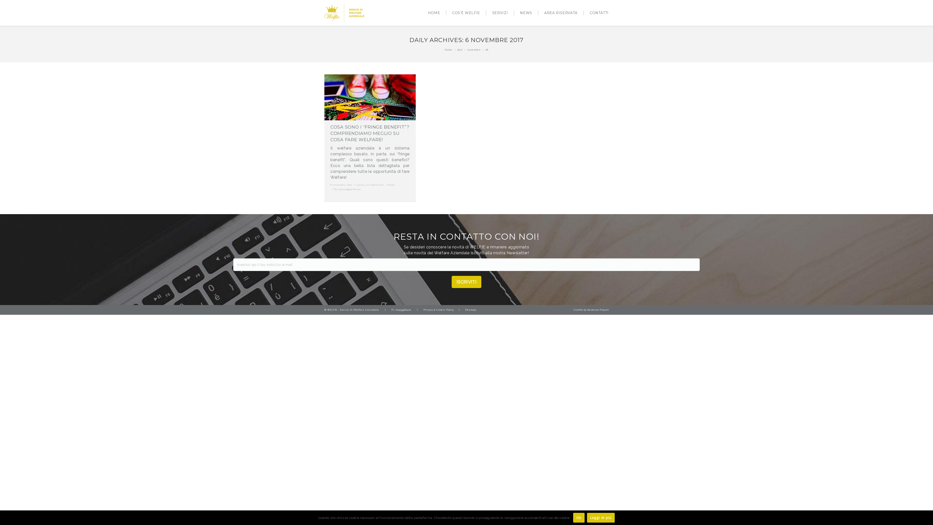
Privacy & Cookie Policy (438, 309)
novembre (474, 49)
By (347, 189)
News (391, 185)
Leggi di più (601, 517)
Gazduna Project (598, 309)
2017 (460, 49)
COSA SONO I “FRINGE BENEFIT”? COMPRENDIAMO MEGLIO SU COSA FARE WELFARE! (369, 133)
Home (448, 49)
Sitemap (470, 309)
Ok (578, 517)
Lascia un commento (370, 185)
